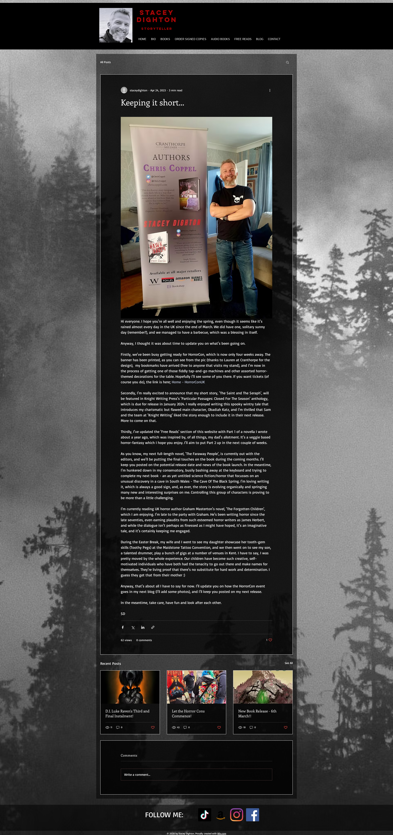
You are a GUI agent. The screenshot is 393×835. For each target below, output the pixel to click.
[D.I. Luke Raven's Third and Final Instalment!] (130, 687)
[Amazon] (220, 814)
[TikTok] (204, 814)
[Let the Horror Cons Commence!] (196, 687)
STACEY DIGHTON (157, 16)
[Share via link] (153, 627)
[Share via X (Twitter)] (133, 627)
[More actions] (269, 90)
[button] (287, 62)
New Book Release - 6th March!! (257, 713)
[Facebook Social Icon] (252, 814)
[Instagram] (236, 814)
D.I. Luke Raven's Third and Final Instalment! (127, 713)
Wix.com (221, 833)
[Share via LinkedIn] (143, 627)
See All (289, 663)
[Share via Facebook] (123, 627)
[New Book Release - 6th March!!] (262, 687)
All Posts (105, 62)
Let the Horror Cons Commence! (188, 713)
